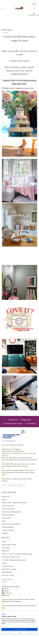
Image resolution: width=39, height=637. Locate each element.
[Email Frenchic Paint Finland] (3, 485)
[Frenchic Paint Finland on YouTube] (24, 485)
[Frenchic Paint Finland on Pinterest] (15, 485)
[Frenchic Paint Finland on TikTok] (18, 485)
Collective (5, 533)
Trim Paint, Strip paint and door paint (14, 560)
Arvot (4, 521)
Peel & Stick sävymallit (9, 569)
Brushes (4, 563)
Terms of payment (8, 506)
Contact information (8, 509)
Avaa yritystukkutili (8, 515)
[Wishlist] (34, 8)
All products (6, 548)
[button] (4, 614)
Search (4, 541)
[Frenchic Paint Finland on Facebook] (6, 485)
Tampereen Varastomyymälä (11, 524)
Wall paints (5, 551)
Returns (4, 499)
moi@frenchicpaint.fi (19, 74)
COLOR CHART (7, 572)
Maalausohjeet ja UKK (9, 544)
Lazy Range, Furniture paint (10, 557)
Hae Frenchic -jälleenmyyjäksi (11, 512)
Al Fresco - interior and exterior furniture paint (17, 554)
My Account (5, 496)
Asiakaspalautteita (8, 527)
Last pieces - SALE (8, 575)
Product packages (7, 566)
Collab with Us (6, 518)
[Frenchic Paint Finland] (19, 8)
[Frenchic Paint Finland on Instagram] (9, 485)
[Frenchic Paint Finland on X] (21, 485)
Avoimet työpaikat (8, 530)
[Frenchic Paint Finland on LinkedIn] (12, 485)
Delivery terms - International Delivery (14, 502)
